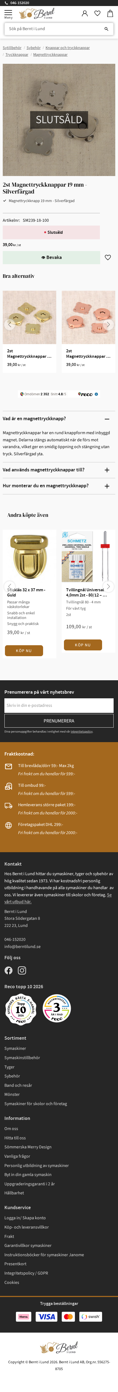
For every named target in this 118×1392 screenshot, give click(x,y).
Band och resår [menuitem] (18, 1085)
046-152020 (19, 3)
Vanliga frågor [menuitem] (17, 1156)
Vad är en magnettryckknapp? (34, 419)
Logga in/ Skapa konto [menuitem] (25, 1218)
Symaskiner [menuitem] (15, 1048)
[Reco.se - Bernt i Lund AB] (57, 1008)
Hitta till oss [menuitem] (15, 1138)
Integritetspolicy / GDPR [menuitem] (26, 1273)
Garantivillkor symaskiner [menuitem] (28, 1246)
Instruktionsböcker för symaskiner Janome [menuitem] (44, 1255)
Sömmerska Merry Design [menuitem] (28, 1147)
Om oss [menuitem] (11, 1129)
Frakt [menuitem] (9, 1237)
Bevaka (54, 257)
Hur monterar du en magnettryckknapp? (46, 486)
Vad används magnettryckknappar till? (44, 470)
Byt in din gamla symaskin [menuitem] (28, 1175)
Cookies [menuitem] (11, 1282)
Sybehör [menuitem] (12, 1076)
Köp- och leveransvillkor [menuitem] (26, 1227)
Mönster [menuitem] (12, 1094)
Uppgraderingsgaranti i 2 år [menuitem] (29, 1184)
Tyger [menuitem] (9, 1067)
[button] (8, 12)
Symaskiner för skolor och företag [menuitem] (35, 1104)
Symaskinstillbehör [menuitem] (22, 1058)
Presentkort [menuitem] (15, 1264)
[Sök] (106, 29)
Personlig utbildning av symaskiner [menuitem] (36, 1166)
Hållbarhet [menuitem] (14, 1193)
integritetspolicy (81, 732)
